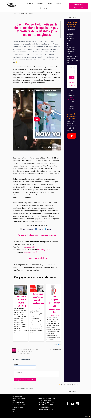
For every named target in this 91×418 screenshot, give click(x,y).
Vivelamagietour (43, 249)
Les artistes (30, 3)
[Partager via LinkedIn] (58, 344)
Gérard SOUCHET (28, 351)
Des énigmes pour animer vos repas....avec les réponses (54, 306)
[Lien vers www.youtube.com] (71, 135)
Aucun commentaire (55, 349)
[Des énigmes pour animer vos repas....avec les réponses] (53, 290)
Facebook (40, 229)
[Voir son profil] (14, 350)
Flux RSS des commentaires (69, 384)
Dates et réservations (78, 5)
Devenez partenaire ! (18, 403)
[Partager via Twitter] (55, 344)
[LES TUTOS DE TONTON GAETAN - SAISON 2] (20, 290)
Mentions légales (17, 407)
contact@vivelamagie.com (46, 409)
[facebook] (67, 404)
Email (23, 229)
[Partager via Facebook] (56, 344)
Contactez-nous (17, 396)
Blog (29, 353)
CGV (13, 409)
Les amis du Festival (18, 398)
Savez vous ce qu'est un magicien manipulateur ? (38, 300)
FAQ (13, 411)
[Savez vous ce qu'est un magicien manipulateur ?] (37, 288)
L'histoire (49, 3)
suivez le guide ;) (30, 252)
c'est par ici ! (30, 247)
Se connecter (44, 8)
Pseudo (16, 364)
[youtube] (72, 404)
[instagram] (77, 404)
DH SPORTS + (73, 17)
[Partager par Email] (60, 344)
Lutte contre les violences (20, 405)
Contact (59, 3)
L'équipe (40, 3)
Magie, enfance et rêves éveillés (23, 13)
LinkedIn (49, 229)
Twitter (31, 229)
